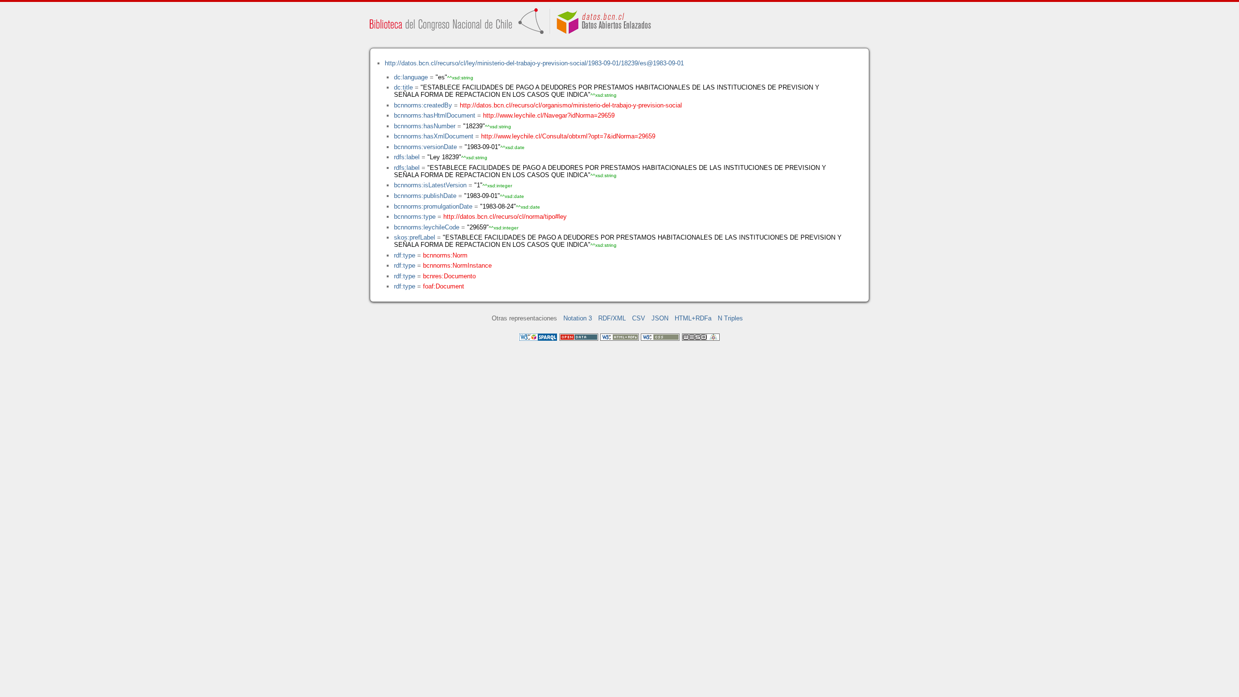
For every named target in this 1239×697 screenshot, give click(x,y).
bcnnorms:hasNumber (424, 126)
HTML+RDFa (693, 318)
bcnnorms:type (415, 216)
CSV (638, 318)
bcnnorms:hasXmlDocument (433, 136)
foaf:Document (443, 286)
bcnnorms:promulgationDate (433, 206)
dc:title (403, 87)
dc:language (411, 77)
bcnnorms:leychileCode (426, 227)
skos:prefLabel (414, 237)
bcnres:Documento (449, 276)
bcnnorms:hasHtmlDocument (434, 115)
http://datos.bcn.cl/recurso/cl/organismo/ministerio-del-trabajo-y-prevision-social (571, 105)
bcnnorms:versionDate (425, 147)
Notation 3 (577, 318)
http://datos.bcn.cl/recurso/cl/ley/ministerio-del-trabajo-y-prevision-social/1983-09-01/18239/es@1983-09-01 (534, 63)
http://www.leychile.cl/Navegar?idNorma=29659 (549, 115)
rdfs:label (407, 157)
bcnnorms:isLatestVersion (430, 185)
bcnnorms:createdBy (423, 105)
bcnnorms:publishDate (425, 195)
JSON (659, 318)
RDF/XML (612, 318)
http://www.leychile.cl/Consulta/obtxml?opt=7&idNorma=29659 (568, 136)
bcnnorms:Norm (445, 255)
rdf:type (404, 255)
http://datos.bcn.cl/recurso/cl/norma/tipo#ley (505, 216)
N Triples (730, 318)
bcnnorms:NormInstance (457, 265)
